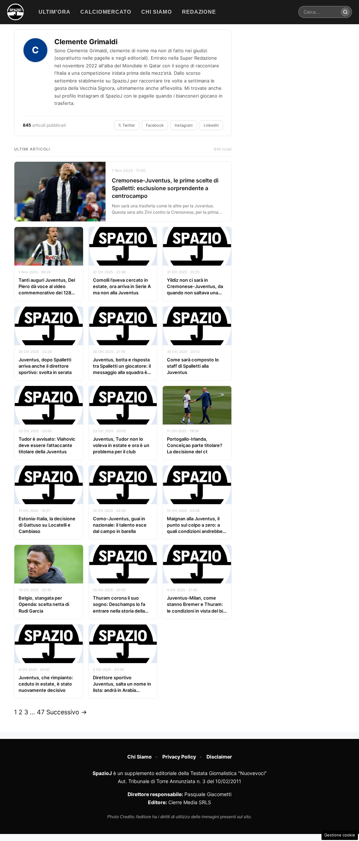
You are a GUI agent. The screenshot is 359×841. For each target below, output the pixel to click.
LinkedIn (211, 125)
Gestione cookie (339, 835)
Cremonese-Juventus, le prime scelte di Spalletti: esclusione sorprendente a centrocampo (165, 188)
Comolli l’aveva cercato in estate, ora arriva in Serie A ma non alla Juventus (122, 286)
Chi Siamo (139, 757)
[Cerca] (345, 11)
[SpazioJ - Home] (15, 12)
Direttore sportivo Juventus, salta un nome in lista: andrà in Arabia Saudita (122, 687)
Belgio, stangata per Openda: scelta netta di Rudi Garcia (44, 604)
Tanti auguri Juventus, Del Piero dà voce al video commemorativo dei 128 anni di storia (47, 289)
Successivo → (66, 712)
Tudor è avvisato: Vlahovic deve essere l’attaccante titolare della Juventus (47, 445)
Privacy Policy (179, 757)
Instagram (184, 125)
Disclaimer (219, 757)
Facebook (155, 125)
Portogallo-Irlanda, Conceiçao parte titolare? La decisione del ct (194, 445)
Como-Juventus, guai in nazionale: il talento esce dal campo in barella (120, 525)
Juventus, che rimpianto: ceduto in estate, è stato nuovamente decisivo (46, 684)
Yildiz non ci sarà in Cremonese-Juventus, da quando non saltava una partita (195, 289)
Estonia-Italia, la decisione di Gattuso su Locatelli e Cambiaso (47, 525)
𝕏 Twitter (126, 125)
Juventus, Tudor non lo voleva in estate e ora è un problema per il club (121, 445)
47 (41, 712)
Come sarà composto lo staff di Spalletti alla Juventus (193, 366)
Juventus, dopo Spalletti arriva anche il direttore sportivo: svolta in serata (45, 366)
